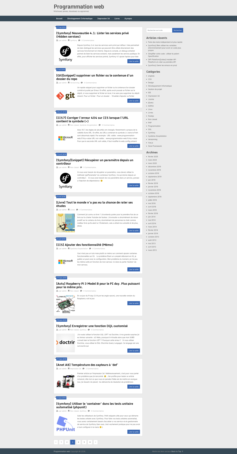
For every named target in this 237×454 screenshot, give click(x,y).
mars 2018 (152, 210)
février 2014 (153, 230)
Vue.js (150, 143)
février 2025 (153, 156)
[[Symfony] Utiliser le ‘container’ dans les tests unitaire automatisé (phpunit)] (65, 423)
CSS (150, 79)
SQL (150, 129)
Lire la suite (133, 61)
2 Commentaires (92, 369)
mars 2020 (152, 163)
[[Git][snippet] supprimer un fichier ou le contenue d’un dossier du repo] (65, 95)
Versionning (74, 83)
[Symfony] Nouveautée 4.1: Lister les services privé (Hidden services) (92, 35)
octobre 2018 (153, 193)
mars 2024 (152, 160)
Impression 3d (103, 18)
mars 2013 (152, 250)
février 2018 (153, 213)
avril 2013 (152, 247)
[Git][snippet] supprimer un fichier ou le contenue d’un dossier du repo (94, 77)
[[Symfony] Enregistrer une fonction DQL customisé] (65, 342)
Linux (150, 109)
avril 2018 (152, 207)
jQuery (150, 102)
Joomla (151, 99)
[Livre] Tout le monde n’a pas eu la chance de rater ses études (94, 204)
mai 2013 (152, 243)
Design (151, 82)
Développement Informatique (79, 18)
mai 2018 (152, 203)
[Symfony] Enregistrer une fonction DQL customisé (92, 325)
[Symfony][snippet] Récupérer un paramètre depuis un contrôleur (94, 162)
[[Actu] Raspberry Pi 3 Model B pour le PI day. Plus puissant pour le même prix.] (65, 303)
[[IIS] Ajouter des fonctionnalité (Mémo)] (65, 261)
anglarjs (151, 76)
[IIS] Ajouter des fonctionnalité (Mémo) (84, 244)
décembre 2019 (154, 166)
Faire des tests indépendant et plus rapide (165, 42)
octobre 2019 (153, 173)
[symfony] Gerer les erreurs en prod (162, 65)
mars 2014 (152, 227)
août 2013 (152, 240)
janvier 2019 (153, 187)
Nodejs (151, 116)
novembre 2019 (154, 170)
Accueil (59, 18)
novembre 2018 (154, 190)
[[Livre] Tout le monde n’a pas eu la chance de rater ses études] (65, 222)
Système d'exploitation (88, 125)
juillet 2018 (152, 200)
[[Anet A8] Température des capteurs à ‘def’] (65, 381)
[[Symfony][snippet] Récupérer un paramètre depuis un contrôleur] (65, 180)
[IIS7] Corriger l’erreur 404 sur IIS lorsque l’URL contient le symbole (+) (92, 119)
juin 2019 (151, 180)
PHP (150, 123)
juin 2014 (151, 217)
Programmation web (79, 6)
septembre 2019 (154, 177)
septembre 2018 (154, 197)
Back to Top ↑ (177, 451)
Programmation (154, 126)
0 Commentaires (88, 40)
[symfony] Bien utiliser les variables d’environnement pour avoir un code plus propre (164, 47)
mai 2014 (152, 220)
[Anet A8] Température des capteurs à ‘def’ (87, 364)
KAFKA (151, 106)
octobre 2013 (153, 237)
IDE (149, 92)
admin (64, 40)
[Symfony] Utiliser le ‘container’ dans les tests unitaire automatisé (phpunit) (94, 405)
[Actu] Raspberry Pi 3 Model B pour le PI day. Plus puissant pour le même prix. (98, 285)
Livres (117, 18)
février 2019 (153, 183)
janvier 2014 (153, 233)
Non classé (74, 125)
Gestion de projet (155, 89)
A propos (128, 18)
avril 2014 (152, 223)
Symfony (73, 40)
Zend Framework (155, 146)
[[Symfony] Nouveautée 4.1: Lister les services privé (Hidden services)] (65, 53)
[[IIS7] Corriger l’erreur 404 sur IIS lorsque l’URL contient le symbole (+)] (65, 138)
